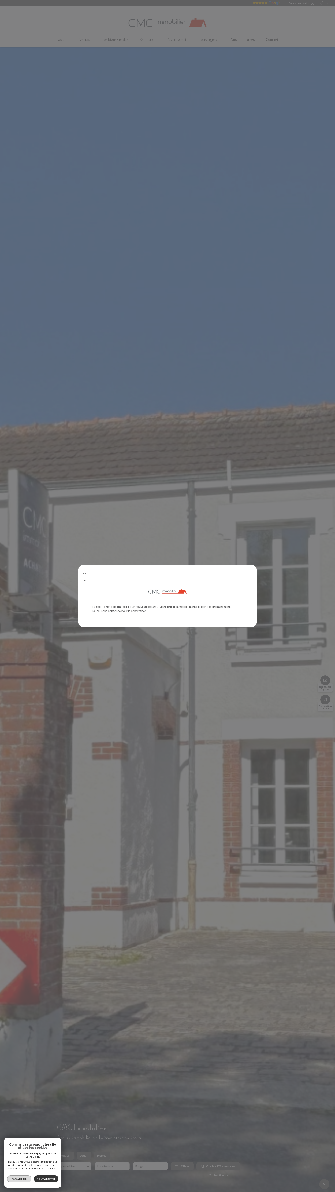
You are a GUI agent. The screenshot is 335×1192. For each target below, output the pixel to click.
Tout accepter (46, 1178)
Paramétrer (19, 1178)
